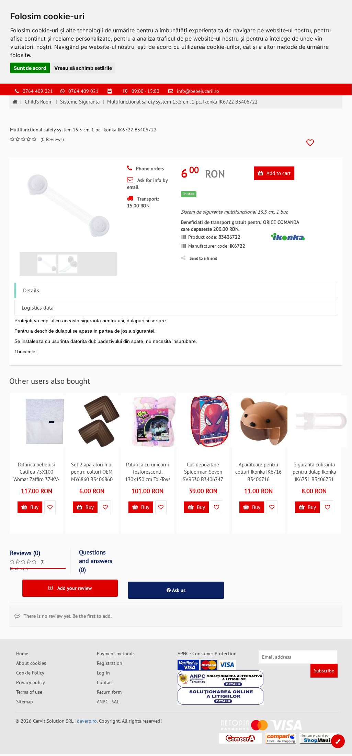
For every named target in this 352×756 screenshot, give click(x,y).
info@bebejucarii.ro (198, 91)
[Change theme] (338, 741)
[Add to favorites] (310, 143)
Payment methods (116, 653)
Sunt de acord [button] (30, 68)
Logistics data (38, 307)
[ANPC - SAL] (220, 679)
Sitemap (24, 702)
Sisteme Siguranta (80, 101)
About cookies (31, 663)
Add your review (74, 588)
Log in (103, 673)
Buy (33, 507)
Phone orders (149, 168)
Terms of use (29, 692)
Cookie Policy (30, 673)
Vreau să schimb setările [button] (83, 68)
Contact (105, 682)
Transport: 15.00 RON (143, 202)
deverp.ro (87, 721)
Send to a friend (203, 258)
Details (31, 290)
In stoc (188, 193)
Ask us (178, 590)
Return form (109, 692)
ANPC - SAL (108, 702)
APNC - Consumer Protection (207, 653)
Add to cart (278, 173)
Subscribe (324, 671)
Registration (109, 663)
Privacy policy (30, 682)
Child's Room (39, 101)
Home (22, 653)
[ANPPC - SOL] (220, 696)
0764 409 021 (38, 91)
